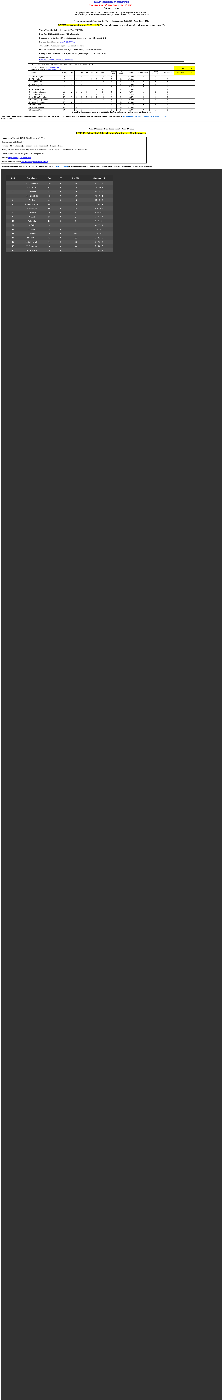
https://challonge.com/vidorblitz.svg (34, 162)
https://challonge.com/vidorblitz (19, 158)
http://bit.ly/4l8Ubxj (67, 42)
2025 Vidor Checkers (53, 67)
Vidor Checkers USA (54, 69)
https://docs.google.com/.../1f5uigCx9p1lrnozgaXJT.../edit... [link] (146, 116)
